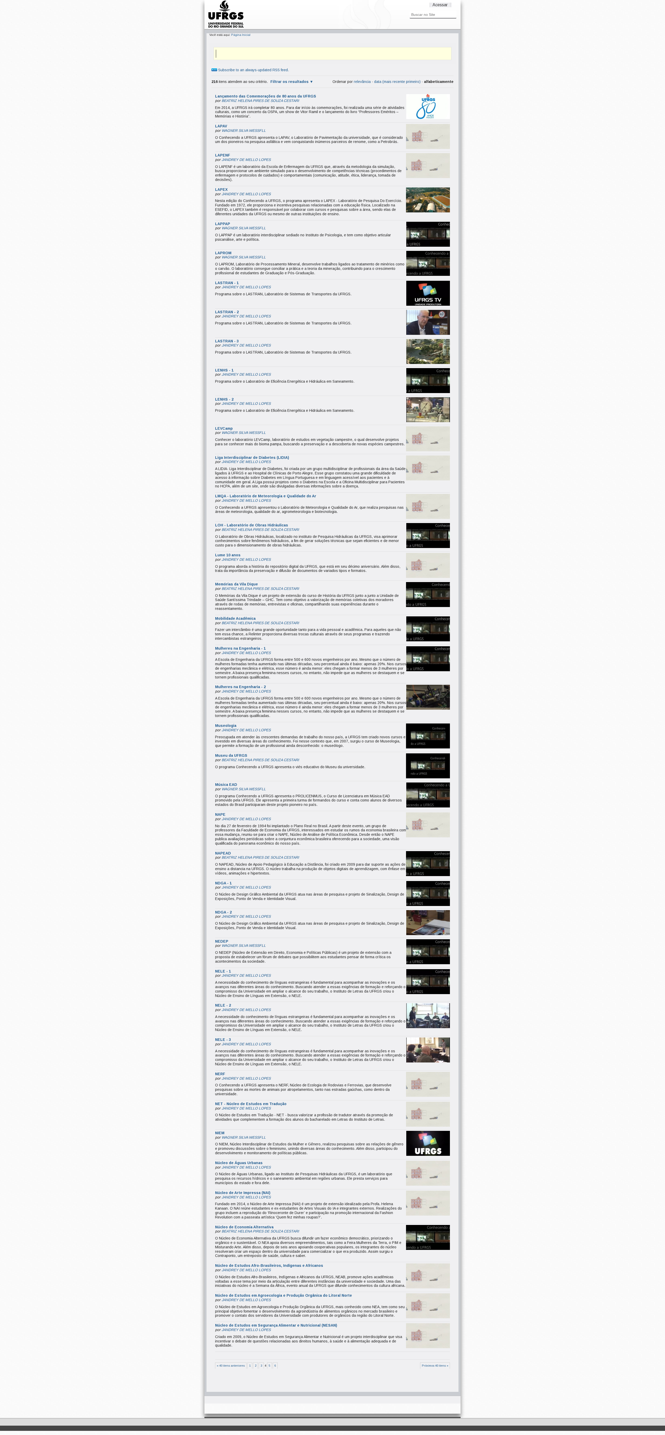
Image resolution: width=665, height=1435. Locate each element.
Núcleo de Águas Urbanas (239, 1163)
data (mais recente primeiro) (397, 82)
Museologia (225, 725)
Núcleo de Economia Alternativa (244, 1227)
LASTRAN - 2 (227, 312)
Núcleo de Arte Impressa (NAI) (242, 1193)
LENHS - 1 (224, 370)
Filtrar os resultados (289, 82)
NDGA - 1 (223, 883)
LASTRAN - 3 (227, 341)
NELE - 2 (223, 1005)
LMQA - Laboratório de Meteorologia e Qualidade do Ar (265, 496)
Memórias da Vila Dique (236, 584)
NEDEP (221, 941)
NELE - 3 (223, 1040)
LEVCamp (224, 428)
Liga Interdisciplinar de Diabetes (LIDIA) (252, 457)
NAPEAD (223, 853)
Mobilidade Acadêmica (235, 618)
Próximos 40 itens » (435, 1365)
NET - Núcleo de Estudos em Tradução (251, 1104)
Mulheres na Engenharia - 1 (240, 648)
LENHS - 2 (224, 399)
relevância (362, 82)
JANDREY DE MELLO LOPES (246, 160)
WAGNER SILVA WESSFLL (244, 130)
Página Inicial (240, 34)
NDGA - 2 (223, 912)
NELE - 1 (223, 971)
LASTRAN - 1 (227, 283)
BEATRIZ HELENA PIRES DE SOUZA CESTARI (260, 101)
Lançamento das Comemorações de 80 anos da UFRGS (265, 96)
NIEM (219, 1133)
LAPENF (222, 155)
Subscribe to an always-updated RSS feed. (253, 70)
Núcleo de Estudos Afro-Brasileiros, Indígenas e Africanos (269, 1265)
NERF (220, 1074)
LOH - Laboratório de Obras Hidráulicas (251, 525)
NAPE (220, 814)
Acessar (440, 5)
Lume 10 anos (228, 555)
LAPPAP (222, 224)
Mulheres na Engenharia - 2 (240, 687)
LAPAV (221, 126)
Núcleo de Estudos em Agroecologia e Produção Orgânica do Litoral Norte (283, 1295)
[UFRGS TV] (226, 27)
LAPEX (221, 189)
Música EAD (226, 784)
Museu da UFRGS (231, 755)
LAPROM (223, 253)
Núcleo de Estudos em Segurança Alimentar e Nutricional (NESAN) (276, 1325)
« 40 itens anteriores (231, 1365)
